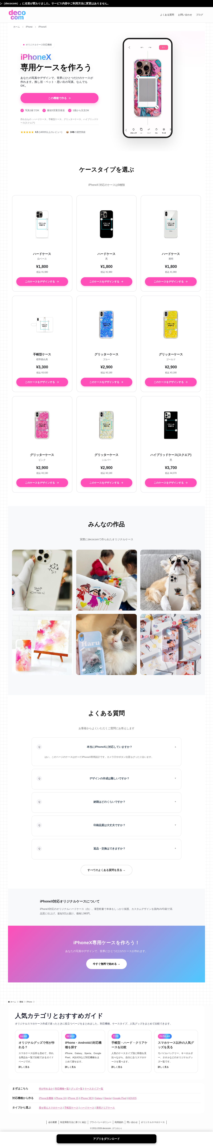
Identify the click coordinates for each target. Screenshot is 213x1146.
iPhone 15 (73, 1098)
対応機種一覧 (62, 1088)
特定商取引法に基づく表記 (73, 1122)
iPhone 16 (60, 1098)
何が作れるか (46, 1088)
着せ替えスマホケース (50, 1107)
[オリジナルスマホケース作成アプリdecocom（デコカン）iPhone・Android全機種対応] (17, 15)
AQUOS (132, 1098)
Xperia (107, 1098)
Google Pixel (119, 1098)
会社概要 (52, 1122)
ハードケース (87, 1107)
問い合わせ (132, 1122)
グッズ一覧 (77, 1088)
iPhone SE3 (87, 1098)
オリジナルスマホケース (153, 1122)
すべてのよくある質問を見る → (106, 870)
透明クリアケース (105, 1107)
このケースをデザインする (40, 281)
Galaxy (98, 1098)
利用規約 (119, 1122)
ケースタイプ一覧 (94, 1088)
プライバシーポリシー (100, 1122)
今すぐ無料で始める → (106, 963)
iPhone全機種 (46, 1098)
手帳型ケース (71, 1107)
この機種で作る (57, 98)
